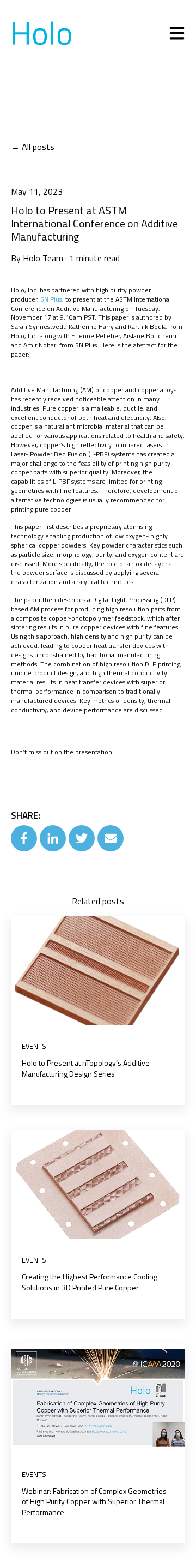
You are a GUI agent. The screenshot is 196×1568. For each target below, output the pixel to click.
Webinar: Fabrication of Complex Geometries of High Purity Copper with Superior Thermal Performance (94, 1501)
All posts (38, 147)
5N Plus (51, 299)
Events (34, 1046)
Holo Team (43, 258)
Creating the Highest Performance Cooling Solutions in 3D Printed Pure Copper (89, 1282)
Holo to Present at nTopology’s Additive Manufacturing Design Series (86, 1068)
